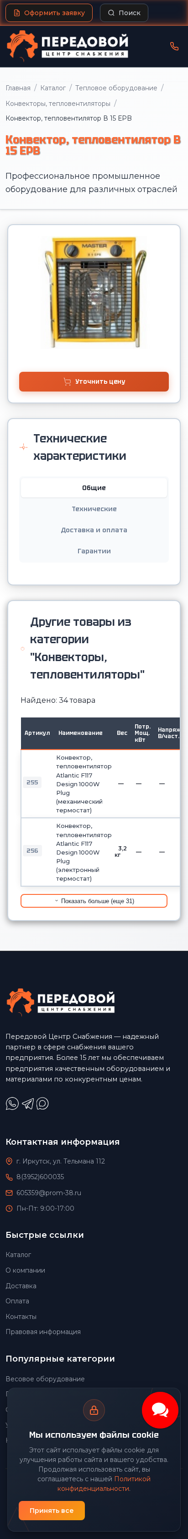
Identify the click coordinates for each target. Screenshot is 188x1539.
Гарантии (94, 551)
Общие (94, 488)
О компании (25, 1270)
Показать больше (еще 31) (96, 901)
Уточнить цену (100, 382)
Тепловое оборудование (116, 88)
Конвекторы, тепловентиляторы (57, 103)
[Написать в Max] (44, 1107)
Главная (18, 88)
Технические (94, 509)
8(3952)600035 (40, 1177)
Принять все (52, 1510)
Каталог (53, 88)
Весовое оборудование (45, 1379)
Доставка (21, 1286)
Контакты (21, 1317)
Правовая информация (43, 1332)
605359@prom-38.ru (48, 1193)
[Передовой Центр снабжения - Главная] (67, 46)
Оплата (17, 1301)
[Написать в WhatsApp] (13, 1107)
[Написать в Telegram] (29, 1107)
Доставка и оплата (94, 530)
